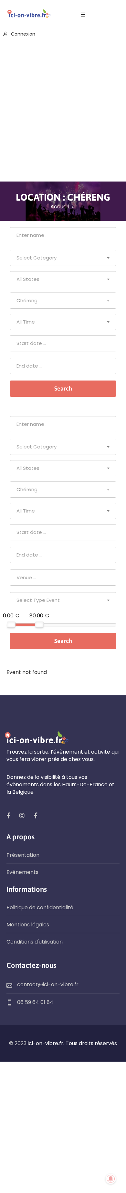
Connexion (22, 34)
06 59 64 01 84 (35, 1002)
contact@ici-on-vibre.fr (48, 984)
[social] (8, 815)
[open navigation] (83, 15)
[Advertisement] (63, 110)
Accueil (59, 206)
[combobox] (63, 258)
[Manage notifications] (111, 1179)
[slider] (11, 625)
